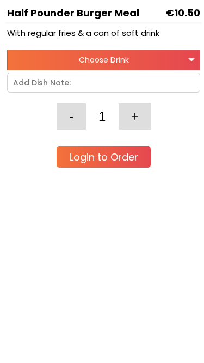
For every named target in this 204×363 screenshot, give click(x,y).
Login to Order (104, 157)
